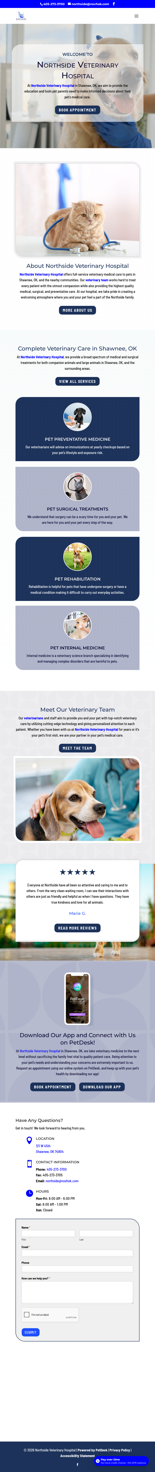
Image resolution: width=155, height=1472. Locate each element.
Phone (25, 1262)
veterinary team (96, 280)
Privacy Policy (119, 1450)
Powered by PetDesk (92, 1450)
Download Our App (102, 1087)
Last (81, 1239)
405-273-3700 (54, 4)
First (24, 1239)
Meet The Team (77, 748)
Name (26, 1227)
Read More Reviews (77, 928)
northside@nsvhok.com (62, 1181)
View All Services (77, 381)
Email (26, 1247)
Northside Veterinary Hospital (52, 85)
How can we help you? (36, 1278)
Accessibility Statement (77, 1455)
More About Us (77, 310)
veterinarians (33, 718)
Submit (31, 1332)
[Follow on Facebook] (77, 1465)
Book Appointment (77, 110)
